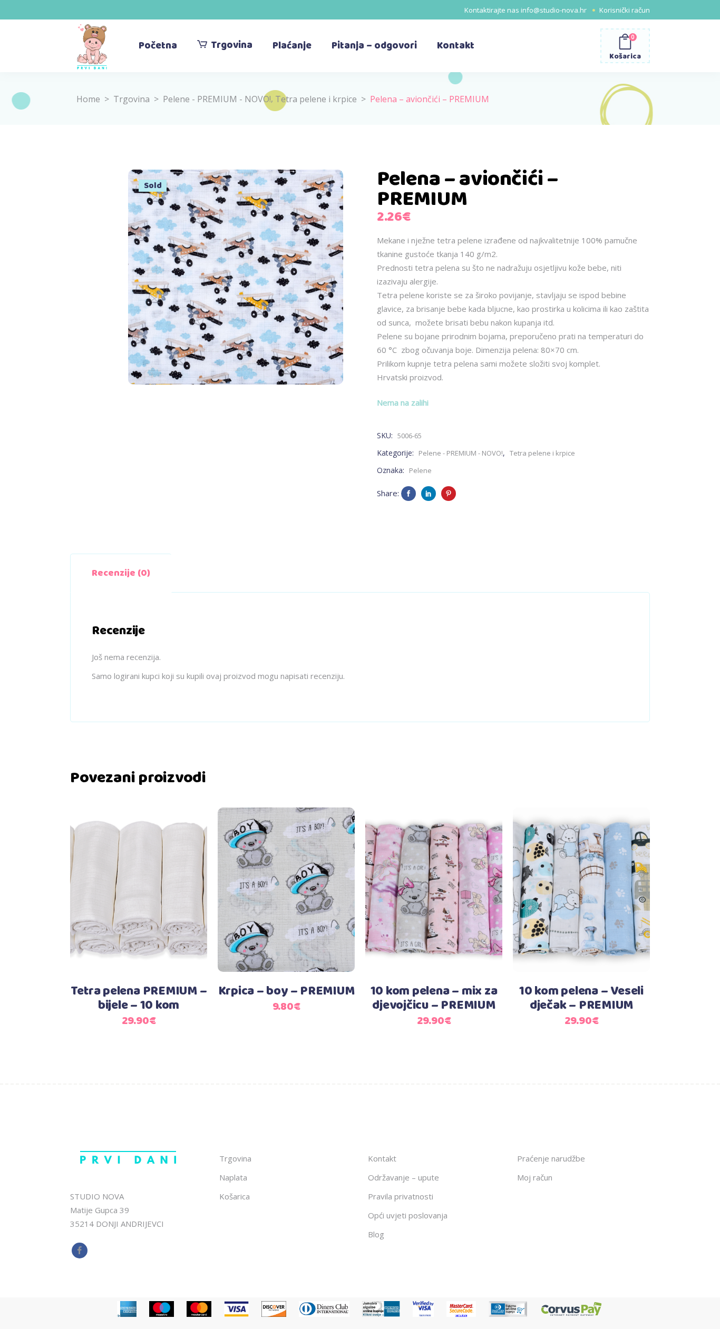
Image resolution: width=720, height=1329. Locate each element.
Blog (376, 1234)
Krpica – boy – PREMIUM (286, 991)
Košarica (234, 1196)
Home (88, 99)
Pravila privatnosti (400, 1196)
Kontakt (382, 1158)
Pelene (420, 470)
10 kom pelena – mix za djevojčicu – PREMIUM (434, 998)
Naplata (233, 1177)
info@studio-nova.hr (554, 10)
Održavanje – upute (403, 1177)
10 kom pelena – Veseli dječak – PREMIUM (581, 998)
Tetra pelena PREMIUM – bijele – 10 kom (139, 998)
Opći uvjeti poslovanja (407, 1215)
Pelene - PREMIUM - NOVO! (217, 99)
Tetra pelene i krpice (316, 99)
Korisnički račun (624, 10)
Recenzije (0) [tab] (121, 573)
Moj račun (534, 1177)
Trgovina (131, 99)
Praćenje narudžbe (551, 1158)
